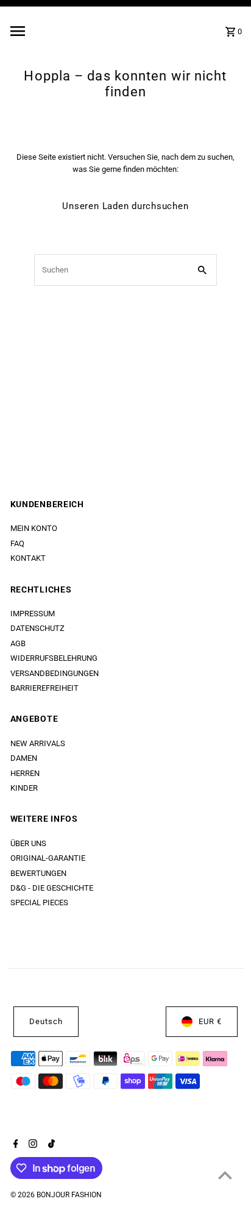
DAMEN (23, 758)
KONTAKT (28, 558)
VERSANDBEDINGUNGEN (54, 673)
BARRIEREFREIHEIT (44, 688)
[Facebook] (14, 1145)
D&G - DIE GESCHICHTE (51, 887)
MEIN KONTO (33, 528)
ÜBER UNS (28, 843)
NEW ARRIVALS (37, 743)
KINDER (24, 787)
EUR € (210, 1021)
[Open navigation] (48, 31)
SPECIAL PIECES (39, 902)
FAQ (17, 543)
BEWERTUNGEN (38, 873)
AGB (18, 643)
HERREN (25, 773)
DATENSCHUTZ (37, 628)
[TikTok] (50, 1145)
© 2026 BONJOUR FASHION (56, 1195)
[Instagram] (31, 1145)
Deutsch (46, 1021)
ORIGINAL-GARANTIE (47, 858)
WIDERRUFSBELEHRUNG (53, 658)
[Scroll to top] (225, 1175)
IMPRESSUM (32, 613)
